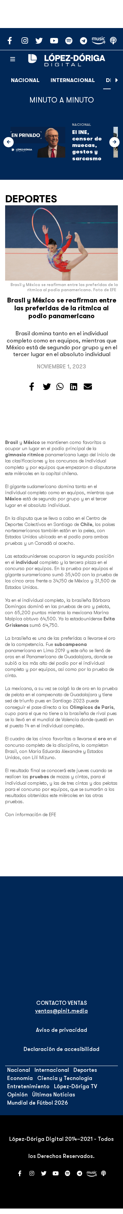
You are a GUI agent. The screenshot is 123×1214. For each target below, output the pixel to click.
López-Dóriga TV (75, 1086)
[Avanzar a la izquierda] (8, 142)
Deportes (31, 199)
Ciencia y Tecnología (64, 1078)
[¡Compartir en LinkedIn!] (73, 387)
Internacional (73, 80)
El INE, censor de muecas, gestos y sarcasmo (87, 145)
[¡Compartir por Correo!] (88, 387)
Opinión (17, 1095)
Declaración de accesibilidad (61, 1049)
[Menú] (12, 59)
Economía (20, 1078)
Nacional (25, 80)
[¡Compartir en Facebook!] (31, 387)
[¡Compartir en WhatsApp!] (60, 387)
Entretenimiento (28, 1086)
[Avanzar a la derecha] (116, 80)
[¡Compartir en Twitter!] (47, 387)
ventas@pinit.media (61, 1011)
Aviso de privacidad (61, 1030)
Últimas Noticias (53, 1095)
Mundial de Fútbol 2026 (37, 1103)
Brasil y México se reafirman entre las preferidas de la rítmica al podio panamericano (61, 308)
